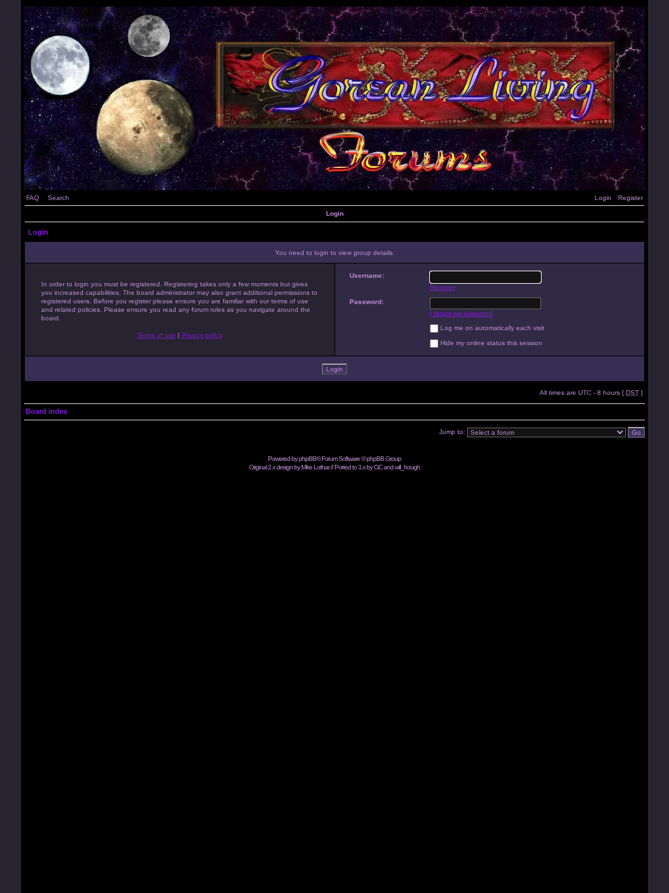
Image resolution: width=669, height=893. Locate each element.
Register (630, 197)
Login (603, 197)
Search (58, 197)
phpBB (307, 458)
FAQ (32, 197)
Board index (46, 411)
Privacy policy (202, 335)
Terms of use (156, 335)
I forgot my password (461, 313)
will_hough (407, 467)
